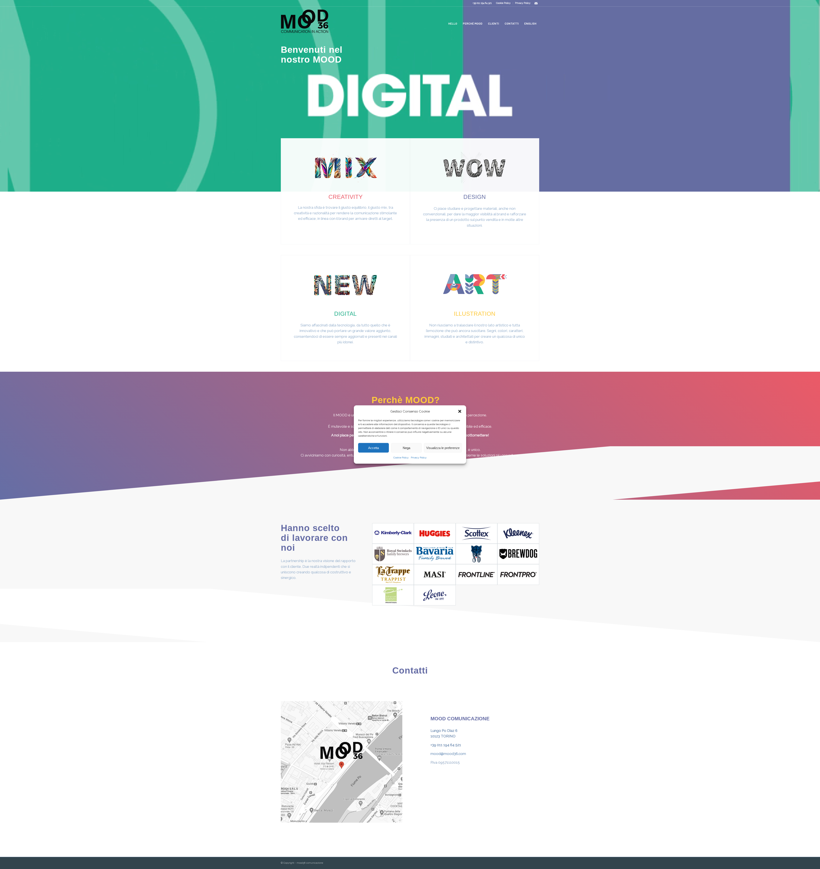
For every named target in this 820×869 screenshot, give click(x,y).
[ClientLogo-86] (477, 554)
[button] (460, 411)
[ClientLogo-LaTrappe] (393, 574)
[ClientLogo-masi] (435, 574)
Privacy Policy (419, 457)
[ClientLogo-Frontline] (477, 574)
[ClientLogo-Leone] (435, 595)
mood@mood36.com (448, 754)
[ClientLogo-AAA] (393, 595)
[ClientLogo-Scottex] (477, 533)
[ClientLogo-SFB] (393, 554)
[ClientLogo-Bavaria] (435, 554)
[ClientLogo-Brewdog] (518, 554)
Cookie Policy (401, 457)
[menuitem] (503, 3)
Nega (406, 448)
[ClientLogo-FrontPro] (518, 574)
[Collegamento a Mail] (536, 3)
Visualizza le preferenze (443, 448)
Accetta (373, 448)
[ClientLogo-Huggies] (435, 533)
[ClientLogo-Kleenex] (518, 533)
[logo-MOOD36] (304, 23)
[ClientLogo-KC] (393, 533)
